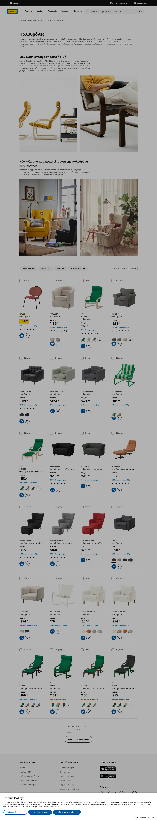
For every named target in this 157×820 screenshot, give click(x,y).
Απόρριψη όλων (40, 812)
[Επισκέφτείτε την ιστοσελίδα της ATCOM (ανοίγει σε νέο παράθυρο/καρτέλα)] (144, 817)
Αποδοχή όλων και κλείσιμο (67, 812)
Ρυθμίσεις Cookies (14, 812)
